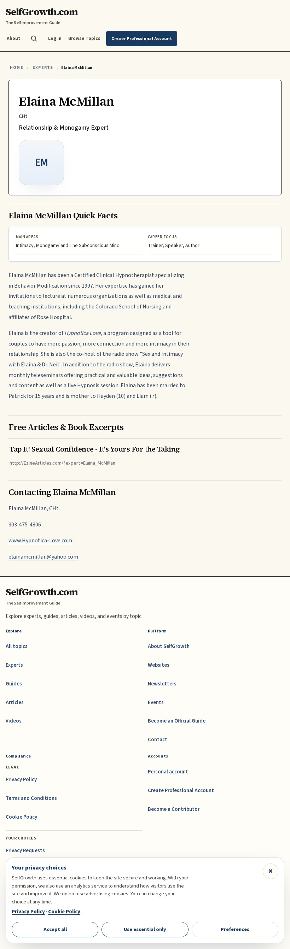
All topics (17, 646)
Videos (14, 721)
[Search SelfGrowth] (34, 38)
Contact (157, 739)
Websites (158, 665)
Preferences (235, 929)
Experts (43, 68)
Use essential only (145, 929)
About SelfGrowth (169, 646)
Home (16, 68)
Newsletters (162, 684)
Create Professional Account (181, 790)
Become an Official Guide (176, 721)
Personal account (168, 772)
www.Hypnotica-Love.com (40, 540)
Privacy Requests (25, 850)
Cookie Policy (21, 817)
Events (156, 702)
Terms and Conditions (31, 798)
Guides (14, 684)
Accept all (55, 929)
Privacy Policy (21, 779)
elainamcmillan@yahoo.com (43, 557)
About (13, 38)
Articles (15, 702)
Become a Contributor (173, 809)
